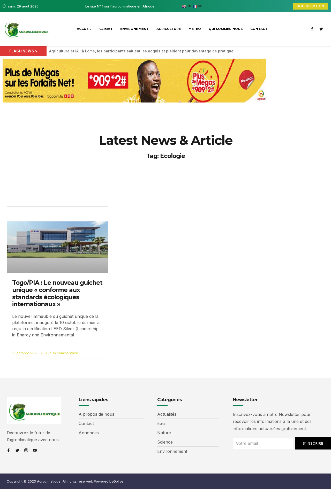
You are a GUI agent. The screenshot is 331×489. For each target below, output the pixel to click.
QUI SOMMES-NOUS (226, 29)
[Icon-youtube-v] (35, 450)
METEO (195, 29)
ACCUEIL (84, 29)
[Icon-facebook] (312, 29)
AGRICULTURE (168, 29)
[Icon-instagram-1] (26, 450)
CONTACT (258, 29)
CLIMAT (105, 29)
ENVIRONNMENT (134, 29)
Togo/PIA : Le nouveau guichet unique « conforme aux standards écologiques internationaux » (57, 293)
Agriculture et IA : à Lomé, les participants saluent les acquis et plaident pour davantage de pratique (141, 51)
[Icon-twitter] (321, 29)
